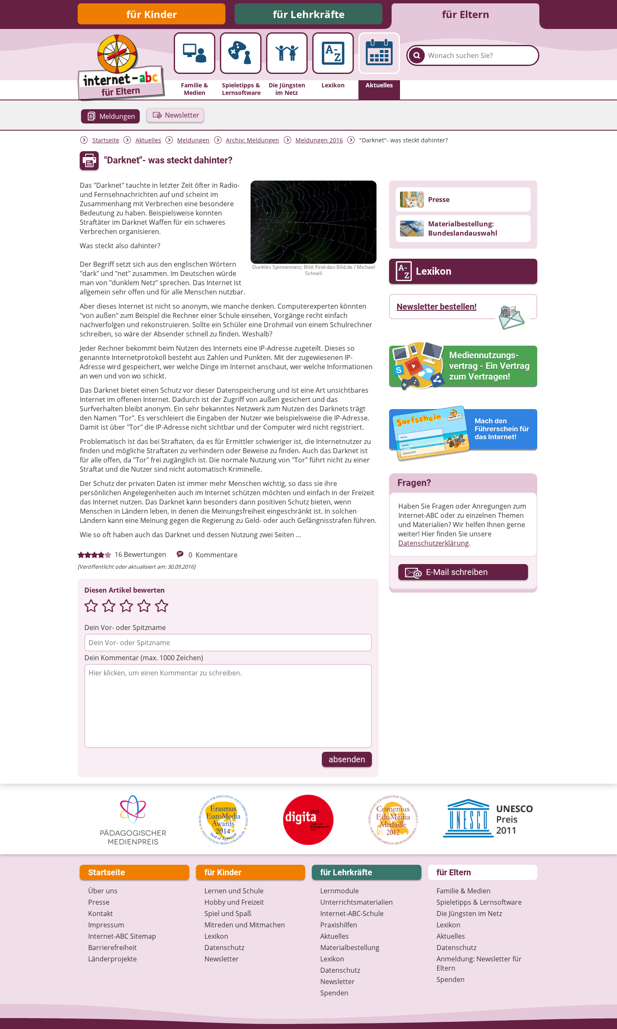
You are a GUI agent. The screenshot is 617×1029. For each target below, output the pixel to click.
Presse (99, 902)
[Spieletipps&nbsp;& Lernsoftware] (240, 53)
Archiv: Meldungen (252, 140)
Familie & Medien (464, 890)
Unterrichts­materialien (356, 902)
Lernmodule (339, 890)
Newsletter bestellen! (436, 307)
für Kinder (151, 14)
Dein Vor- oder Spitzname (125, 627)
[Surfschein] (463, 434)
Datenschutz (224, 947)
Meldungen (193, 140)
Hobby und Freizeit (234, 902)
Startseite (105, 140)
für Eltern (465, 14)
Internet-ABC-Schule (352, 913)
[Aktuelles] (379, 53)
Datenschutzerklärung (433, 543)
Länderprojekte (112, 958)
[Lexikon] (333, 53)
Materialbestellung (349, 947)
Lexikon (216, 936)
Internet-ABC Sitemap (122, 936)
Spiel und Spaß (227, 913)
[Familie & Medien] (194, 53)
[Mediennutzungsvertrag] (463, 366)
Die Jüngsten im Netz (469, 913)
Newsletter (221, 958)
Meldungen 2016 (319, 140)
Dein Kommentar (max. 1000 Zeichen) (143, 657)
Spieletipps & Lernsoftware (479, 902)
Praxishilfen (338, 924)
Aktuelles (148, 140)
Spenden (334, 993)
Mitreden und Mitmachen (244, 924)
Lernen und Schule (234, 890)
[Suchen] (417, 55)
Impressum (106, 924)
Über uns (103, 890)
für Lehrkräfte (309, 14)
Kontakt (100, 913)
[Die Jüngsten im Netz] (287, 53)
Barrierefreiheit (112, 947)
